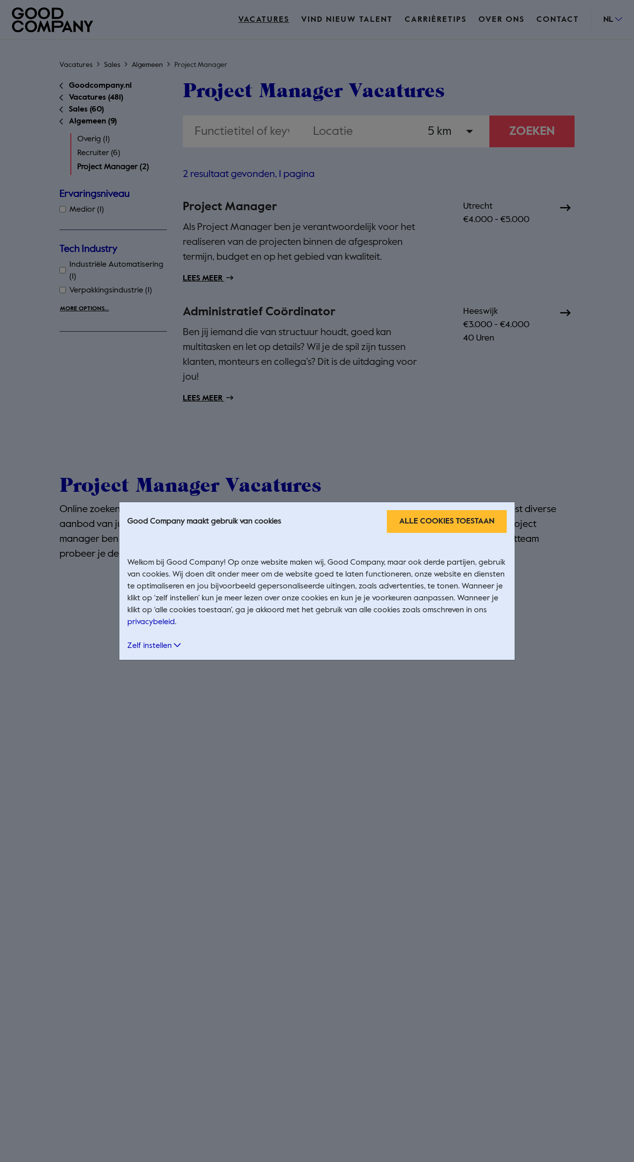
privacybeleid (151, 622)
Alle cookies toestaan (446, 521)
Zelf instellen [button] (150, 646)
